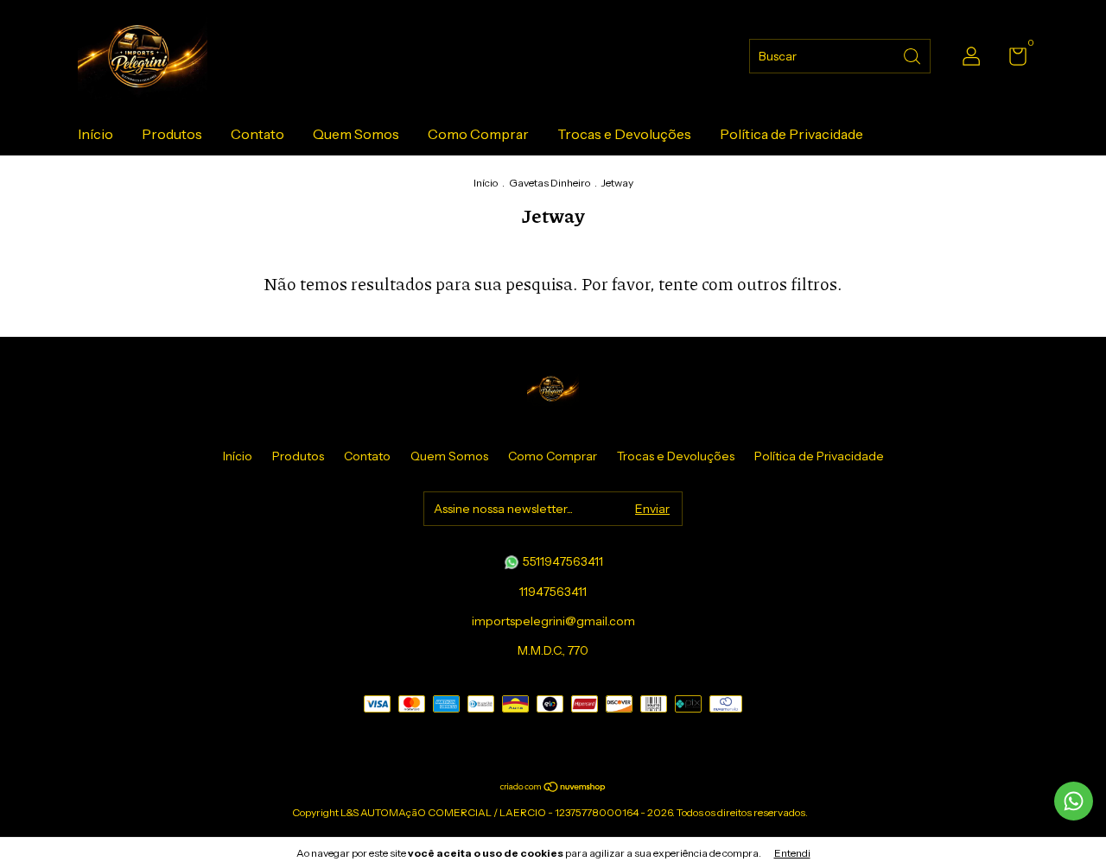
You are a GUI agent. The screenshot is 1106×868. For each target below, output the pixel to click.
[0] (1011, 59)
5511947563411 (561, 561)
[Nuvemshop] (553, 786)
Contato (257, 134)
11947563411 (553, 591)
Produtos (172, 134)
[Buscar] (913, 55)
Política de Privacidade (791, 134)
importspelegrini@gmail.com (553, 621)
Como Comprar (478, 134)
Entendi (792, 852)
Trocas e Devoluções (624, 134)
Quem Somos (356, 134)
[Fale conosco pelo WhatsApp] (1073, 801)
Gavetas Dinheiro (549, 182)
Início (95, 134)
